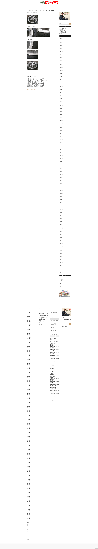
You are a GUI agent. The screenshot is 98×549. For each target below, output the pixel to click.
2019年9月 (28, 419)
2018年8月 (28, 436)
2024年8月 (61, 73)
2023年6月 (28, 360)
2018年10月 (28, 433)
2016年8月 (28, 467)
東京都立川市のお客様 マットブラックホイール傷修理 (43, 318)
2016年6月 (28, 470)
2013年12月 (28, 509)
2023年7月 (61, 92)
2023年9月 (61, 89)
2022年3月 (28, 380)
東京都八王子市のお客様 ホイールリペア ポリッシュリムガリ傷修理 (36, 83)
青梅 (56, 334)
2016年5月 (61, 218)
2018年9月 (61, 177)
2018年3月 (61, 186)
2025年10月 (28, 324)
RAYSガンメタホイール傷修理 (54, 312)
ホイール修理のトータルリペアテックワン (36, 5)
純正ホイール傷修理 (53, 334)
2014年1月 (61, 259)
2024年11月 (28, 338)
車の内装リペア (61, 29)
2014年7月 (61, 250)
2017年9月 (28, 450)
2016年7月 (61, 215)
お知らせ (61, 277)
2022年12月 (61, 102)
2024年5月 (28, 346)
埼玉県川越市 (54, 331)
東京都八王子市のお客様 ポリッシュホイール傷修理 (54, 399)
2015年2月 (61, 240)
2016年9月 (61, 212)
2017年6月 (61, 199)
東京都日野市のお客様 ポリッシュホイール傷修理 (54, 373)
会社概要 (60, 33)
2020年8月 (61, 143)
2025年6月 (61, 58)
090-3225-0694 (29, 0)
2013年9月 (61, 265)
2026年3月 (61, 45)
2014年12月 (61, 243)
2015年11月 (61, 227)
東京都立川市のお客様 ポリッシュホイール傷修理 (43, 311)
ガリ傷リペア (52, 324)
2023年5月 (61, 95)
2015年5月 (28, 487)
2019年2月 (28, 428)
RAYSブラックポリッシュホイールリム (55, 314)
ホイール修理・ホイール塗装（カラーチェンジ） (65, 28)
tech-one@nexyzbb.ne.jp (30, 12)
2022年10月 (61, 105)
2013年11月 (61, 262)
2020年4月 (61, 149)
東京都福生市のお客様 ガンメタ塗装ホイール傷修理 (54, 382)
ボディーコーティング (62, 30)
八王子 (51, 331)
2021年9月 (61, 124)
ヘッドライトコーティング (63, 280)
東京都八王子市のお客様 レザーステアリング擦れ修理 (54, 396)
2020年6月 (61, 146)
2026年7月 (61, 39)
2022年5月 (28, 377)
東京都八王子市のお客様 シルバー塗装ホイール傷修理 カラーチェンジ (54, 390)
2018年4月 (61, 184)
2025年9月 (61, 54)
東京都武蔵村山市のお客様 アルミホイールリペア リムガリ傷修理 (36, 84)
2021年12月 (61, 120)
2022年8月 (61, 108)
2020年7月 (61, 145)
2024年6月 (61, 76)
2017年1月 (61, 206)
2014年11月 (61, 244)
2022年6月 (61, 111)
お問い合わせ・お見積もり (53, 338)
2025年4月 (61, 61)
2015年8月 (61, 231)
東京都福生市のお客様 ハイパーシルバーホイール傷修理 (43, 316)
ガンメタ (56, 324)
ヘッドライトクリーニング (62, 31)
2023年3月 (61, 98)
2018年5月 (61, 183)
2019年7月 (61, 162)
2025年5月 (61, 60)
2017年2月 (61, 205)
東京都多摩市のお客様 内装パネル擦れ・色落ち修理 (54, 379)
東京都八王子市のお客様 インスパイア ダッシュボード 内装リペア (35, 89)
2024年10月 (61, 70)
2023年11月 (61, 86)
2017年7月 (28, 453)
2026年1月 (61, 48)
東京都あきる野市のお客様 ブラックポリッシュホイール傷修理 (54, 388)
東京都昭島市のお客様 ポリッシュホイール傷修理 (43, 320)
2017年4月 (61, 202)
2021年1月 (61, 136)
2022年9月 (28, 372)
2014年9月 (61, 247)
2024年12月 (61, 67)
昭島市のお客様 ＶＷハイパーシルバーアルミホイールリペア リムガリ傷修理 (37, 80)
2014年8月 (61, 249)
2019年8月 (61, 161)
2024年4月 (61, 79)
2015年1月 (28, 492)
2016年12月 (61, 208)
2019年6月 (61, 164)
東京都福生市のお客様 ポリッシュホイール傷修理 (43, 330)
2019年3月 (61, 168)
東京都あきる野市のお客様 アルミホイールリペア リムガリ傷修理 (36, 77)
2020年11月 (61, 139)
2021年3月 (61, 133)
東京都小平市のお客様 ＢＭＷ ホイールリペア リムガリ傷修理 (36, 85)
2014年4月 (28, 504)
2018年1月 (28, 445)
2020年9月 (61, 142)
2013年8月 (61, 266)
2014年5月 (61, 253)
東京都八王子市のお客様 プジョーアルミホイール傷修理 (35, 79)
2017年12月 (61, 190)
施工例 (60, 286)
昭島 (58, 331)
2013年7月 (61, 268)
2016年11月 (61, 209)
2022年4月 (61, 114)
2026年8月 (61, 38)
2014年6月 (28, 501)
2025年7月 (61, 57)
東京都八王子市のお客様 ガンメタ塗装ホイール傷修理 (43, 324)
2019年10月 (61, 158)
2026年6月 (61, 41)
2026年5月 (61, 42)
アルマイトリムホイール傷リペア (54, 320)
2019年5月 (61, 165)
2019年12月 (61, 155)
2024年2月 (61, 82)
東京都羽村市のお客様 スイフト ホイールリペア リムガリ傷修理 (36, 82)
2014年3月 (61, 256)
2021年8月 (61, 126)
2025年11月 (61, 51)
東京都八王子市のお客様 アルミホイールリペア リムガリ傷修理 (36, 78)
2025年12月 (28, 321)
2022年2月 (61, 117)
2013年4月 (61, 272)
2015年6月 (61, 234)
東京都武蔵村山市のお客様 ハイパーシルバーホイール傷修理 (43, 326)
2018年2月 (61, 187)
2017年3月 (61, 203)
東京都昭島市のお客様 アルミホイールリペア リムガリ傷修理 (35, 86)
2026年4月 (28, 316)
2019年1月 (61, 171)
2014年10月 (61, 246)
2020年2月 (61, 152)
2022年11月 (61, 104)
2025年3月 (61, 63)
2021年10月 (61, 123)
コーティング (52, 327)
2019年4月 (61, 167)
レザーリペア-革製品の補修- (62, 32)
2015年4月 (61, 237)
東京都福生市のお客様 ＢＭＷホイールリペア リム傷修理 (35, 81)
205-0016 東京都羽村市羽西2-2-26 (67, 319)
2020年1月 (28, 414)
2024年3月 (61, 80)
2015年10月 (61, 228)
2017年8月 (61, 196)
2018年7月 (61, 180)
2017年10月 (61, 193)
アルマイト (52, 317)
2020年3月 (28, 411)
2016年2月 (28, 475)
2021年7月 (61, 127)
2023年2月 (61, 99)
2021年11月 (61, 121)
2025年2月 (61, 64)
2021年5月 (61, 130)
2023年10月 (28, 355)
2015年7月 (28, 484)
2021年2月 (28, 397)
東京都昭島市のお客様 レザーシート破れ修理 (43, 322)
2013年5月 (61, 271)
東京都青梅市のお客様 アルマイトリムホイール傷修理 (43, 313)
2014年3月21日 (35, 12)
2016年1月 (61, 224)
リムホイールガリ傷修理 (53, 330)
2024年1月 (61, 83)
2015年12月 (61, 225)
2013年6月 (61, 269)
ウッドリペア (61, 279)
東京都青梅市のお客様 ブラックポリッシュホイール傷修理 (54, 376)
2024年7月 (28, 343)
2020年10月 (28, 402)
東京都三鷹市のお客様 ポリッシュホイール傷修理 (43, 328)
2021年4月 (28, 394)
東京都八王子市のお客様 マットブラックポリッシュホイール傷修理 (54, 385)
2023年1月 (61, 101)
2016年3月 (61, 221)
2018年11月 (61, 174)
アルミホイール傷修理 (53, 323)
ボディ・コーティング (62, 283)
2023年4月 (28, 363)
